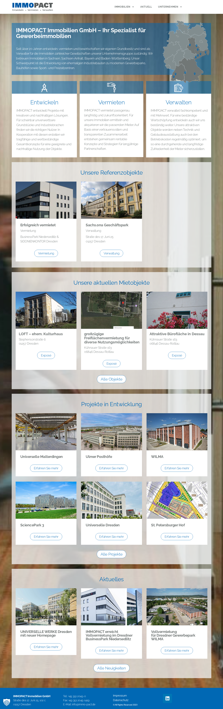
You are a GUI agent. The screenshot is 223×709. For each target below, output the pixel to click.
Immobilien (122, 6)
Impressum (120, 695)
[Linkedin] (167, 698)
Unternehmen (168, 6)
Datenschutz (120, 700)
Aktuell (146, 6)
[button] (6, 702)
